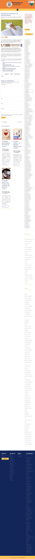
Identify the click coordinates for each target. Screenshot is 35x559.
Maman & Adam (28, 523)
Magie (27, 139)
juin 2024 (11, 477)
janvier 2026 (11, 460)
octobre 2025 (12, 464)
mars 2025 (11, 468)
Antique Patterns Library (29, 471)
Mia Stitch (27, 534)
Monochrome (28, 150)
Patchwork (27, 183)
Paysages (27, 185)
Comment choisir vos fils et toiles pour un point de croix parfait (29, 241)
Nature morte (28, 163)
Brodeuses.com (28, 478)
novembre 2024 (12, 470)
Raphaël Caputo (28, 544)
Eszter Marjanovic (28, 500)
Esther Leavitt (28, 498)
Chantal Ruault (28, 491)
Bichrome (27, 68)
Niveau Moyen (28, 170)
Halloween (27, 128)
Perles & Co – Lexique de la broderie (8, 70)
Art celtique (27, 62)
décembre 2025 (12, 461)
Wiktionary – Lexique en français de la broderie (9, 68)
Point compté (28, 196)
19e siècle (27, 40)
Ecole (26, 102)
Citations (27, 86)
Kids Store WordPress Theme (15, 557)
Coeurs (27, 88)
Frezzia (27, 504)
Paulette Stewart (28, 538)
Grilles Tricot (28, 505)
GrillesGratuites (11, 17)
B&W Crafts (28, 474)
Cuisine (27, 93)
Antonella (27, 472)
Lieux (31, 137)
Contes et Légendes (27, 91)
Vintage (27, 222)
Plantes (27, 192)
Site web (2, 108)
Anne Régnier (28, 465)
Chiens (27, 81)
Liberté (27, 137)
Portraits (27, 203)
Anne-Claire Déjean (29, 467)
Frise (30, 115)
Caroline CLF (28, 482)
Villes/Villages (28, 220)
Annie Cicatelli (28, 468)
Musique (27, 159)
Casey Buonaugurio (29, 486)
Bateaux (30, 64)
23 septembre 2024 (6, 191)
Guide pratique (28, 124)
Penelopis (27, 541)
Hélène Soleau (28, 507)
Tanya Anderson (28, 551)
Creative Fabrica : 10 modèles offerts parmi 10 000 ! (17, 145)
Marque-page (28, 146)
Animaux (27, 55)
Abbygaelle (27, 461)
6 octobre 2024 (5, 17)
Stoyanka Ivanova (28, 548)
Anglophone (27, 53)
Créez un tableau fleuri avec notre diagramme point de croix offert (28, 249)
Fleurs (27, 115)
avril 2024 (11, 480)
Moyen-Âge (27, 157)
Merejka (27, 533)
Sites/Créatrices (28, 460)
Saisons (27, 205)
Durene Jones (28, 497)
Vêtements (27, 227)
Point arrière (28, 194)
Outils (26, 181)
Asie (26, 64)
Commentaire (3, 84)
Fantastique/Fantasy (29, 111)
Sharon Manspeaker (29, 547)
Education (27, 104)
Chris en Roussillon (29, 493)
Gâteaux (27, 126)
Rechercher (27, 29)
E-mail (2, 103)
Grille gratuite (28, 122)
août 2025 (11, 467)
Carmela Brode (28, 481)
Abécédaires (28, 42)
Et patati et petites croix (29, 501)
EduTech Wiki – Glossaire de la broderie (8, 65)
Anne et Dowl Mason (29, 464)
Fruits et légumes (28, 117)
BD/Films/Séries (28, 66)
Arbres (27, 57)
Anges (27, 51)
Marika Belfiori (28, 526)
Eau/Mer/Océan (28, 100)
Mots (2, 76)
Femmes (27, 113)
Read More (5, 163)
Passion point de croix (29, 537)
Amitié (27, 46)
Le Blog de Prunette (29, 517)
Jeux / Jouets (28, 135)
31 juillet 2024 (17, 150)
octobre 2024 (12, 471)
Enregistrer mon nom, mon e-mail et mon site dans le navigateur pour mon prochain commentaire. (12, 115)
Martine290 (28, 529)
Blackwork (27, 75)
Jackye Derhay (28, 511)
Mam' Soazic (28, 522)
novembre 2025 (12, 463)
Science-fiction (28, 209)
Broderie (27, 77)
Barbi (27, 475)
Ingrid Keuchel (28, 508)
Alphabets (27, 44)
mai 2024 (11, 478)
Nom (2, 98)
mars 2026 (11, 457)
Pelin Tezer (27, 540)
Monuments (27, 152)
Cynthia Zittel (28, 494)
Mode (26, 148)
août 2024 (11, 474)
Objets (30, 174)
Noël (26, 174)
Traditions (27, 218)
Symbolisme (27, 216)
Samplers (27, 207)
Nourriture (27, 172)
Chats (26, 79)
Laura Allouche (28, 515)
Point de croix (28, 198)
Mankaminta (28, 525)
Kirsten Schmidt (28, 514)
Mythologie (27, 161)
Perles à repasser (28, 187)
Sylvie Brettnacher (28, 550)
